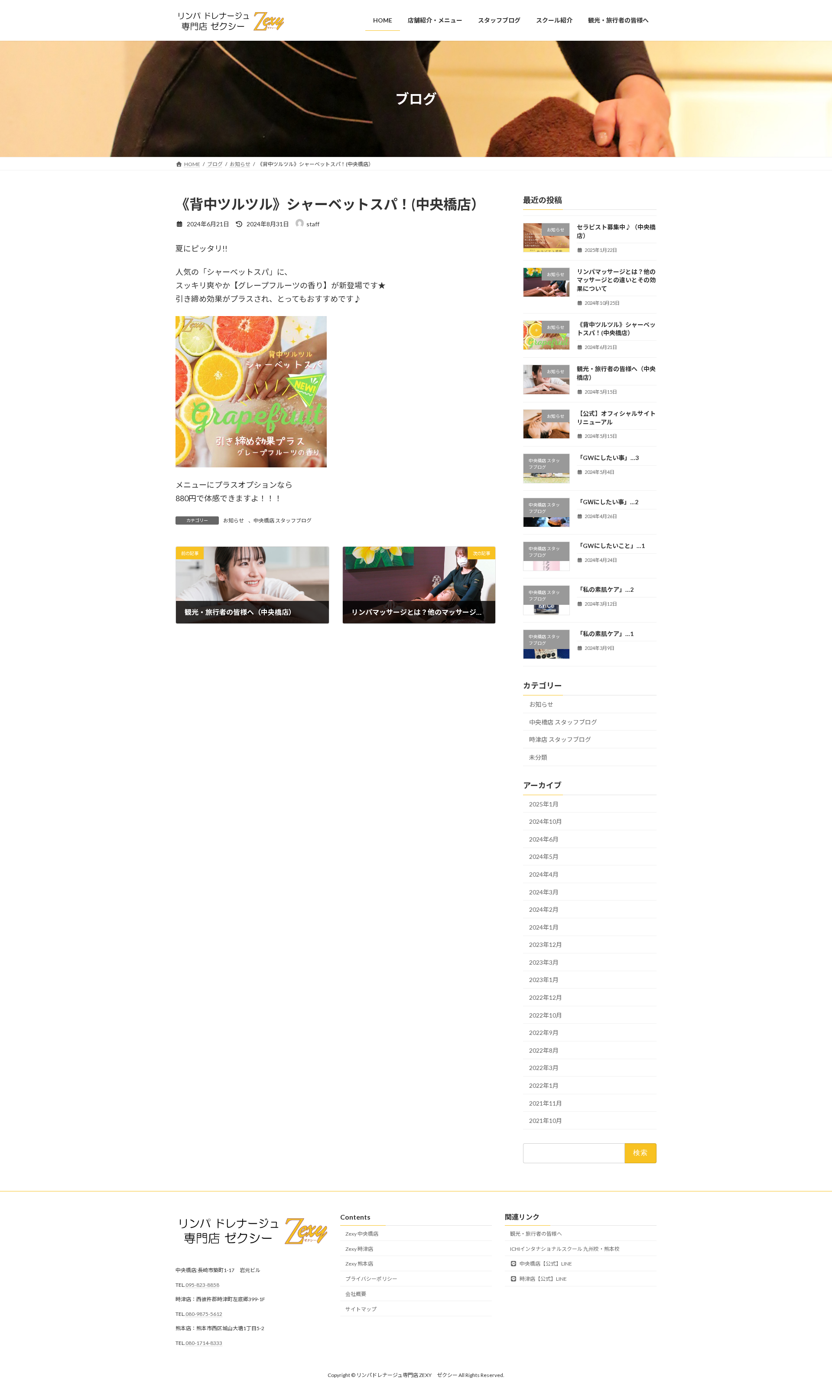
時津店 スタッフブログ (560, 740)
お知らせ (233, 520)
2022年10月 (545, 1015)
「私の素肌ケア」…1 (605, 633)
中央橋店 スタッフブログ (283, 520)
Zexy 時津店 (359, 1249)
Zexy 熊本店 (359, 1263)
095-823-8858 (202, 1285)
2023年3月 (544, 962)
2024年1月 (544, 927)
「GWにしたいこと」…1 (611, 545)
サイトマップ (361, 1309)
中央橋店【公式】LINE (545, 1263)
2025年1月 (544, 804)
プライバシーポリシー (371, 1279)
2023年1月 (544, 980)
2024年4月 (544, 874)
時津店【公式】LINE (543, 1279)
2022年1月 (544, 1085)
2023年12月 (545, 945)
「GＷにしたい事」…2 (607, 502)
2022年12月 (545, 997)
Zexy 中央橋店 (361, 1233)
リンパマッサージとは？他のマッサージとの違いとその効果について (616, 280)
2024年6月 (544, 839)
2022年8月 (544, 1050)
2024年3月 (544, 892)
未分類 (538, 757)
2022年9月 (544, 1033)
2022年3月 (544, 1068)
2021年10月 (545, 1121)
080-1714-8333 (203, 1343)
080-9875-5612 (203, 1314)
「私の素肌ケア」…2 (605, 590)
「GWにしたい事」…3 (608, 458)
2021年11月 (545, 1103)
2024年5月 (544, 857)
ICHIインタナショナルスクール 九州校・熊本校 (565, 1249)
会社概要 (355, 1294)
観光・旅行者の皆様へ (536, 1233)
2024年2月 (544, 910)
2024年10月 (545, 822)
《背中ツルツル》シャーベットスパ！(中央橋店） (616, 329)
